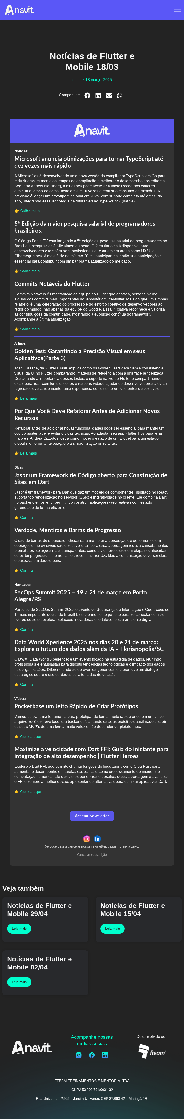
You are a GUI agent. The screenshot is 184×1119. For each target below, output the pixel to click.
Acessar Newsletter (92, 816)
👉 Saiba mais (27, 211)
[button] (87, 95)
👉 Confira (23, 517)
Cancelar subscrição (92, 855)
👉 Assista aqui (27, 736)
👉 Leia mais (25, 398)
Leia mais (19, 928)
